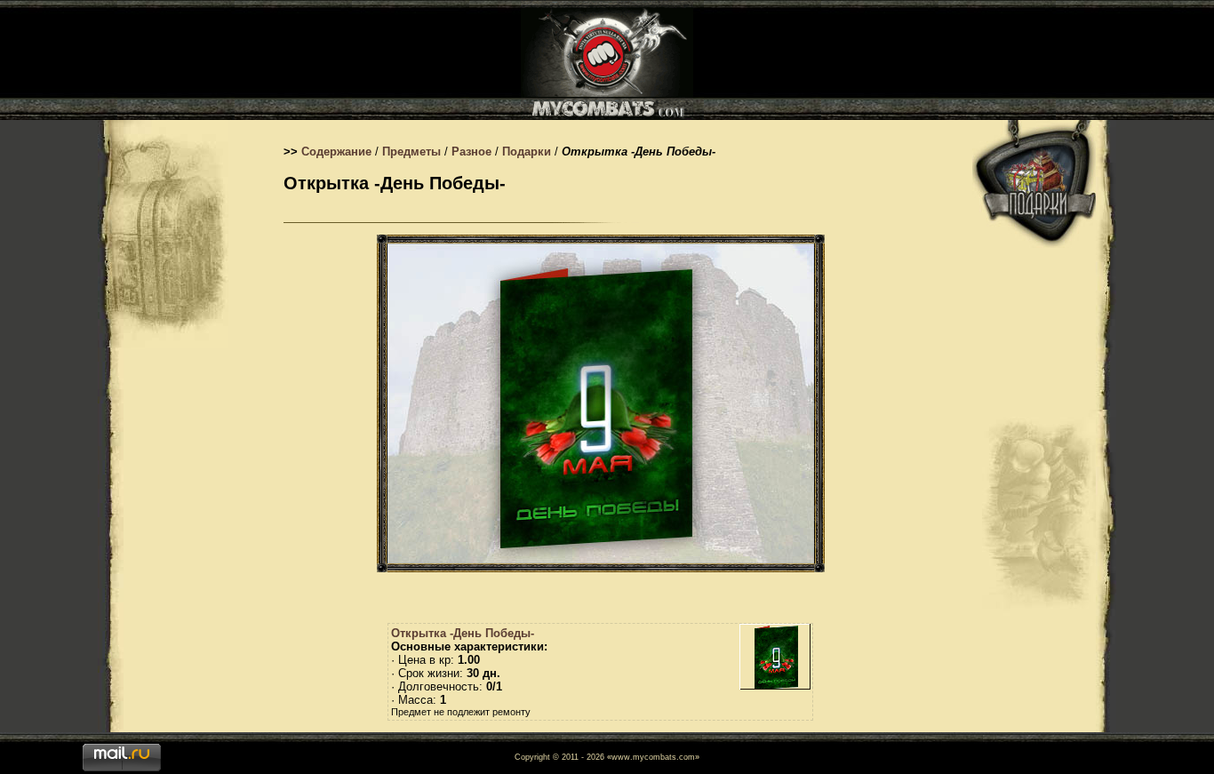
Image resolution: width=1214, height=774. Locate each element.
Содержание (336, 151)
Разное (471, 151)
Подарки (526, 151)
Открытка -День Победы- (462, 633)
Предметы (411, 151)
